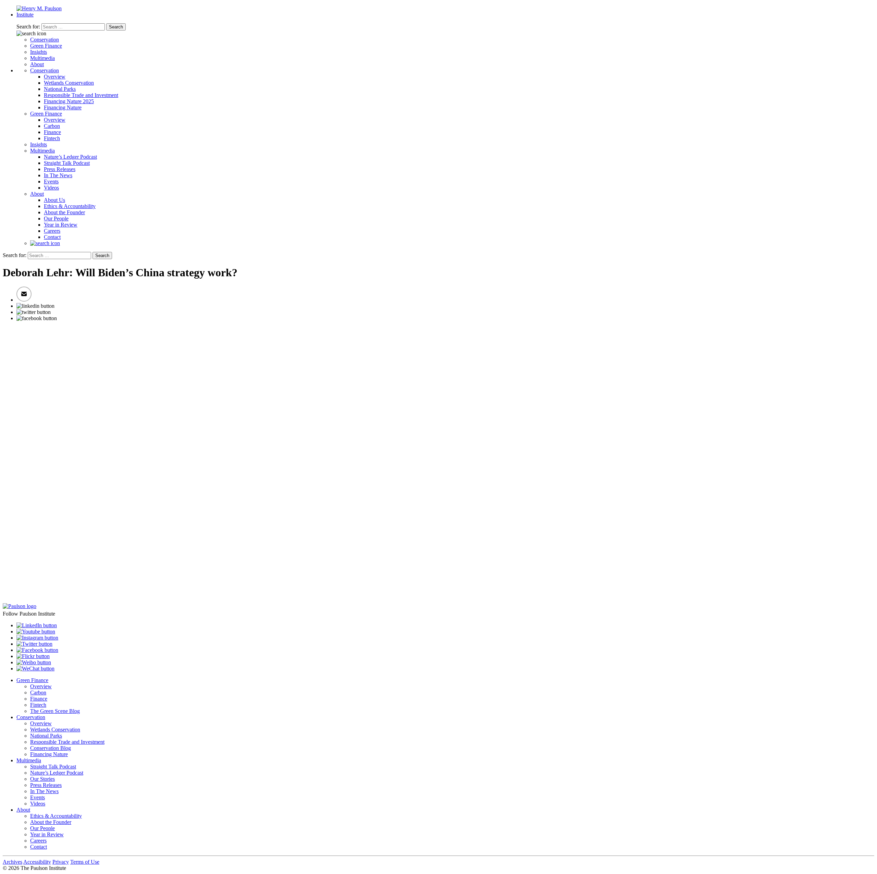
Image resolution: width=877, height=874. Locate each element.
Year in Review (60, 225)
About (37, 64)
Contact (52, 237)
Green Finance (46, 46)
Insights (38, 52)
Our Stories (42, 779)
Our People (56, 218)
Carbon (52, 126)
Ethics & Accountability (70, 206)
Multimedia (42, 58)
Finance (52, 132)
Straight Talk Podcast (67, 163)
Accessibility (37, 862)
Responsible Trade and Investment (81, 95)
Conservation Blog (50, 748)
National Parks (60, 89)
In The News (58, 175)
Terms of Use (84, 862)
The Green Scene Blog (55, 711)
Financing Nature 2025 (69, 101)
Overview (54, 77)
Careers (52, 231)
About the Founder (64, 212)
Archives (12, 862)
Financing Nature (63, 107)
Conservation (44, 40)
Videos (51, 188)
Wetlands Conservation (69, 83)
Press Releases (59, 169)
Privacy (60, 862)
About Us (54, 200)
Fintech (52, 138)
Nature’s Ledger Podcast (70, 157)
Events (51, 181)
